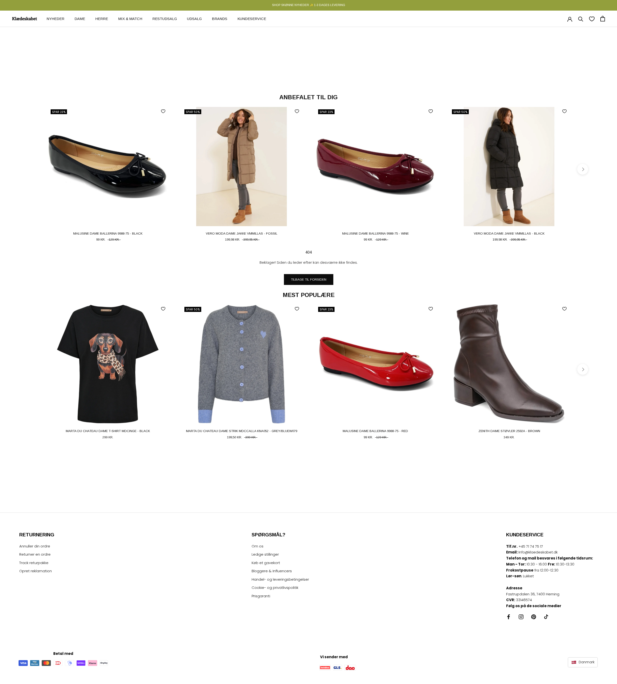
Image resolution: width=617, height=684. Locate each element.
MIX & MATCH (130, 18)
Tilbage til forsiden (308, 279)
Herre (101, 18)
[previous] (34, 169)
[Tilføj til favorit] (163, 111)
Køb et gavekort (266, 562)
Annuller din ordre (34, 546)
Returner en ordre (35, 554)
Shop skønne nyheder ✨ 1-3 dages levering (308, 5)
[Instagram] (521, 617)
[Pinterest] (533, 617)
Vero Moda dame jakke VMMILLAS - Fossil (241, 233)
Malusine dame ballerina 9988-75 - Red (375, 431)
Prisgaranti (261, 595)
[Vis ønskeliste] (591, 18)
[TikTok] (546, 617)
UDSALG (194, 18)
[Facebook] (508, 617)
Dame (79, 18)
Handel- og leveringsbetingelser (280, 579)
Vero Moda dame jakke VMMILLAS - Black (509, 233)
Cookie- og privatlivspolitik (275, 587)
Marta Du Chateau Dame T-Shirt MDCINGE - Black (108, 431)
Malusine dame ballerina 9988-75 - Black (107, 233)
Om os (257, 546)
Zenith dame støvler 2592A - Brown (509, 431)
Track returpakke (33, 562)
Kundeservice (251, 18)
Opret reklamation (35, 570)
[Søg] (580, 18)
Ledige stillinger (265, 554)
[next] (582, 169)
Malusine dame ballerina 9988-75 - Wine (375, 233)
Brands (219, 18)
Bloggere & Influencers (272, 570)
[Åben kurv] (602, 18)
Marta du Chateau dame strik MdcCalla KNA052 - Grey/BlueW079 (241, 431)
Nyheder (55, 18)
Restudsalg (164, 18)
